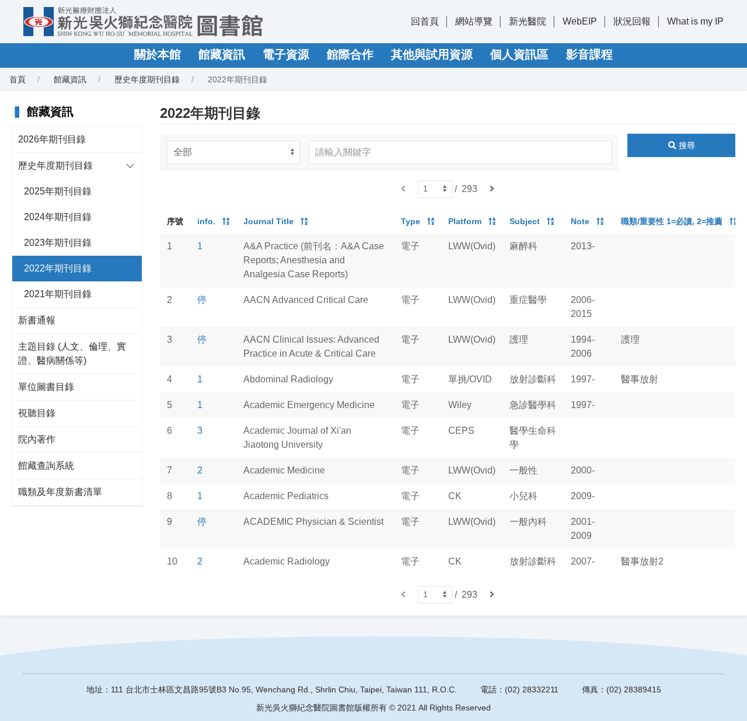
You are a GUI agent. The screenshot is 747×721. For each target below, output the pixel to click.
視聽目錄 (36, 413)
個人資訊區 (519, 54)
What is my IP (695, 21)
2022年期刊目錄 (58, 268)
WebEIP (580, 21)
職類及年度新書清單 (60, 492)
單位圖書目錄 (46, 387)
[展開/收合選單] (130, 166)
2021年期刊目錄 (58, 294)
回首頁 (425, 21)
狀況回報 (632, 21)
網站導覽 (474, 21)
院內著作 (36, 439)
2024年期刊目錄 (58, 217)
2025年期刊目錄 (58, 191)
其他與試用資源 (432, 54)
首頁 (17, 79)
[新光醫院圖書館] (143, 21)
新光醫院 (527, 21)
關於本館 (157, 54)
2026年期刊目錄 (52, 139)
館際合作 (350, 54)
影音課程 (589, 54)
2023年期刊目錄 (58, 243)
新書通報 (36, 320)
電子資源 (286, 54)
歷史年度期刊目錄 (55, 165)
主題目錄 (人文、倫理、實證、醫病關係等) (72, 353)
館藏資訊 (221, 54)
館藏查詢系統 (46, 466)
